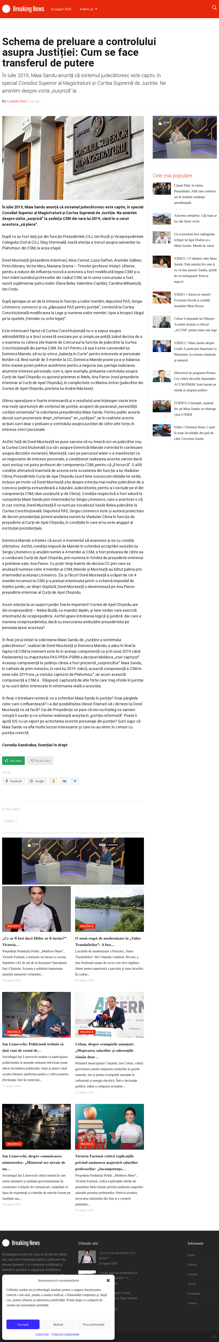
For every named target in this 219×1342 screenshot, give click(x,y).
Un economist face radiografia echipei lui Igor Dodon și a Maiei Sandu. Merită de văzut (194, 239)
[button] (108, 1280)
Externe (149, 27)
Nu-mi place (42, 760)
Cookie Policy (42, 1334)
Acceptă (23, 1324)
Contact (207, 27)
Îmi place (15, 760)
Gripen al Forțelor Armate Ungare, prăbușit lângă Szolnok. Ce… (118, 1298)
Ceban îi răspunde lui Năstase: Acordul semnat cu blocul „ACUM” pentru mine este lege (195, 324)
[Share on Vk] (64, 781)
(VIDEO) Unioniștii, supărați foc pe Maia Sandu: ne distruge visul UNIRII (195, 408)
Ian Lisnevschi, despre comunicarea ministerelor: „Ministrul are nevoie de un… (33, 1162)
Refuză (58, 1324)
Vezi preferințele (94, 1324)
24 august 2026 (60, 9)
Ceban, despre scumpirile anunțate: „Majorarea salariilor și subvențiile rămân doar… (104, 1050)
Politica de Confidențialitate (65, 1334)
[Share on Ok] (53, 781)
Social (167, 27)
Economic (187, 27)
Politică (130, 27)
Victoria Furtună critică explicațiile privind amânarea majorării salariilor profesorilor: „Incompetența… (106, 1162)
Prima (113, 27)
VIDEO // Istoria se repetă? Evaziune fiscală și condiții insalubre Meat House (192, 300)
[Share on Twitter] (74, 781)
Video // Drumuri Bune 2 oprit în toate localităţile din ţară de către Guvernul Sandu (194, 432)
